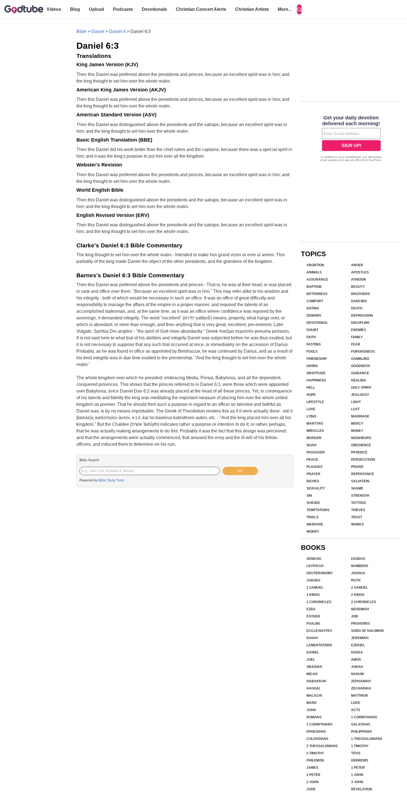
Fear (355, 344)
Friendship (316, 359)
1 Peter (358, 768)
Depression (362, 315)
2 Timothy (315, 753)
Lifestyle (315, 402)
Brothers (360, 294)
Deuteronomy (319, 573)
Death (356, 308)
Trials (312, 517)
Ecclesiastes (319, 631)
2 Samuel (359, 587)
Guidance (360, 373)
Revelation (361, 789)
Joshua (358, 573)
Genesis (313, 559)
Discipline (360, 323)
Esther (313, 616)
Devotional (317, 323)
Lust (355, 409)
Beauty (358, 287)
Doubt (312, 330)
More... (285, 9)
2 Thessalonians (322, 746)
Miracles (315, 431)
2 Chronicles (363, 602)
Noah (311, 445)
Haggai (313, 688)
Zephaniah (361, 681)
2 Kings (357, 595)
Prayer (313, 474)
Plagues (314, 467)
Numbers (359, 566)
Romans (313, 717)
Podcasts (123, 9)
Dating (312, 308)
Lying (311, 416)
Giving (312, 366)
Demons (313, 315)
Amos (356, 660)
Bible (81, 31)
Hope (311, 395)
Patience (359, 452)
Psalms (313, 623)
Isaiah (312, 638)
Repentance (362, 474)
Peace (312, 460)
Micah (312, 674)
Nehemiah (360, 609)
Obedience (361, 445)
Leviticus (315, 566)
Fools (312, 351)
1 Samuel (314, 587)
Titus (355, 753)
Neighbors (361, 438)
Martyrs (314, 423)
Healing (358, 380)
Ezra (311, 609)
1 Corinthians (364, 717)
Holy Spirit (361, 387)
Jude (311, 789)
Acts (355, 710)
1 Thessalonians (366, 739)
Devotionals (154, 9)
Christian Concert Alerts (201, 9)
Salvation (360, 481)
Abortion (315, 265)
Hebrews (359, 760)
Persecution (363, 460)
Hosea (357, 652)
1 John (357, 775)
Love (310, 409)
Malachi (314, 696)
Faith (311, 337)
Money (357, 431)
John (311, 710)
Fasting (313, 344)
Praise (357, 467)
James (312, 768)
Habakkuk (316, 681)
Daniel (97, 31)
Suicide (313, 503)
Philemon (315, 760)
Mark (311, 703)
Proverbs (360, 623)
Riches (312, 481)
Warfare (314, 524)
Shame (357, 488)
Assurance (317, 279)
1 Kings (313, 595)
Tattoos (358, 503)
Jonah (357, 667)
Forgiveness (363, 351)
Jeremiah (360, 638)
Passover (315, 452)
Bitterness (317, 294)
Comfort (314, 301)
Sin (309, 496)
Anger (357, 265)
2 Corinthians (319, 724)
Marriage (360, 416)
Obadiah (314, 667)
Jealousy (360, 395)
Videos (54, 9)
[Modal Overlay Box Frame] (351, 139)
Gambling (360, 359)
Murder (313, 438)
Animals (314, 272)
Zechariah (361, 688)
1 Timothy (360, 746)
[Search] (299, 9)
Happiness (316, 380)
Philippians (361, 732)
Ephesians (316, 732)
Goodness (360, 366)
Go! (240, 471)
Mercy (357, 423)
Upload (96, 9)
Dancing (359, 301)
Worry (312, 532)
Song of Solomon (367, 631)
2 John (312, 782)
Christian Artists (252, 9)
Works (357, 524)
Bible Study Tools (111, 480)
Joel (310, 660)
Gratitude (316, 373)
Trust (356, 517)
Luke (355, 703)
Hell (310, 387)
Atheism (358, 279)
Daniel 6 (117, 31)
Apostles (360, 272)
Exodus (358, 559)
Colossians (317, 739)
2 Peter (313, 775)
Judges (313, 580)
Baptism (313, 287)
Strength (360, 496)
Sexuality (315, 488)
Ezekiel (358, 645)
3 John (357, 782)
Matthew (359, 696)
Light (356, 402)
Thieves (358, 510)
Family (357, 337)
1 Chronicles (318, 602)
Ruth (355, 580)
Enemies (358, 330)
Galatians (360, 724)
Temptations (317, 510)
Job (354, 616)
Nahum (357, 674)
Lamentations (319, 645)
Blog (75, 9)
